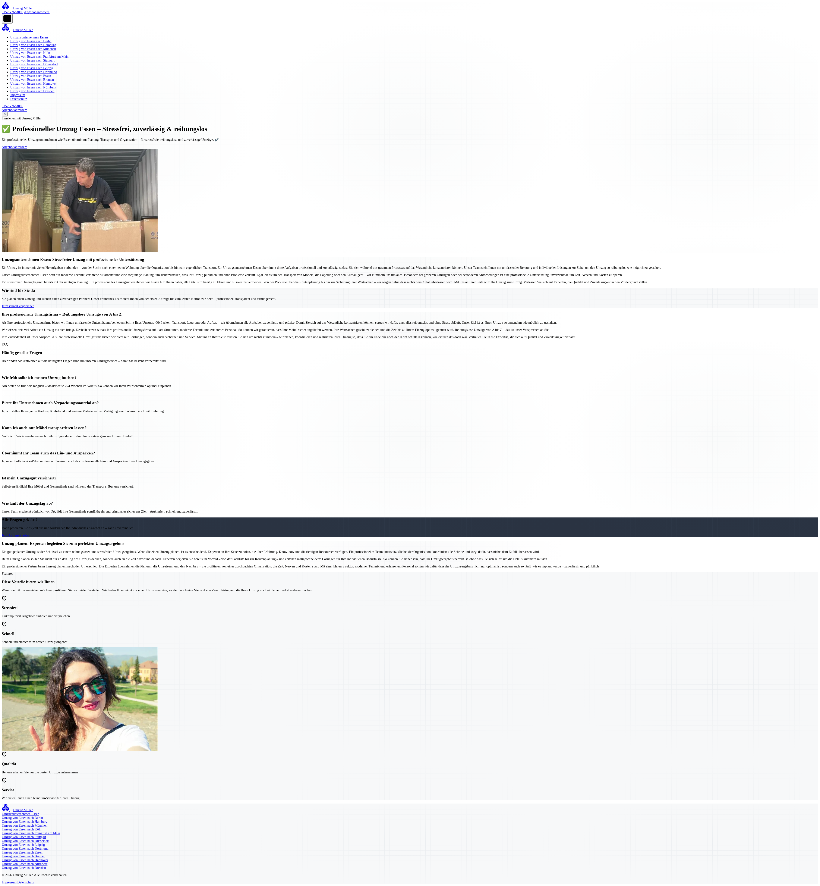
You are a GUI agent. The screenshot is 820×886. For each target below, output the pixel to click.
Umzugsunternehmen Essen (29, 37)
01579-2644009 (12, 12)
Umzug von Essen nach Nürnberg (33, 87)
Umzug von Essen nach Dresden (32, 91)
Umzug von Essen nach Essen (30, 76)
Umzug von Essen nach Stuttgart (32, 60)
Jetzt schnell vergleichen (18, 306)
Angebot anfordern (37, 12)
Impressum (17, 95)
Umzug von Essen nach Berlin (30, 41)
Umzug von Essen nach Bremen (32, 79)
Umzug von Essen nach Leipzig (31, 68)
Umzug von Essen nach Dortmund (33, 72)
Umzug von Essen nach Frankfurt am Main (39, 56)
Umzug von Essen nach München (33, 49)
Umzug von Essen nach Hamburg (33, 45)
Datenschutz (18, 99)
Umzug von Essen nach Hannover (33, 83)
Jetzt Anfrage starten (15, 535)
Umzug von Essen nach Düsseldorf (34, 64)
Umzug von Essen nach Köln (30, 52)
